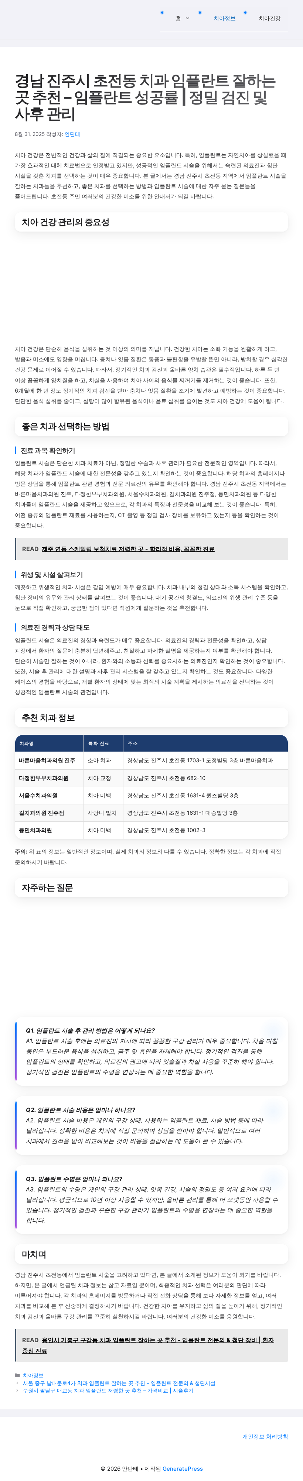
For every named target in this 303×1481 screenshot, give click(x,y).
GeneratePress (183, 1468)
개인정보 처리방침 (265, 1436)
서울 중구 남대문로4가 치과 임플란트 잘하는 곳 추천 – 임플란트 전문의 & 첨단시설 (119, 1383)
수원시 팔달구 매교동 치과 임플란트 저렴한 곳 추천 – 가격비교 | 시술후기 (108, 1390)
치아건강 (270, 18)
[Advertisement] (151, 289)
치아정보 (225, 18)
